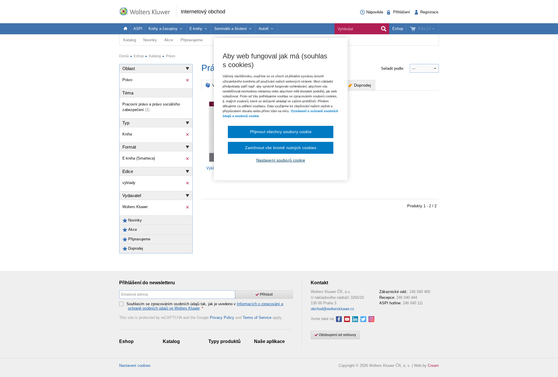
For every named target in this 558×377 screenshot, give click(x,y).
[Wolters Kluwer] (147, 11)
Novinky (150, 40)
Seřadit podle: (393, 68)
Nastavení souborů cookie (280, 160)
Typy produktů (224, 341)
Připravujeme (191, 40)
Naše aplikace (269, 341)
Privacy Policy (222, 317)
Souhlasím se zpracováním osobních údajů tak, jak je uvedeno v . (204, 306)
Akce (168, 40)
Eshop (397, 28)
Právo (170, 56)
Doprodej (362, 85)
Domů (124, 56)
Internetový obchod (203, 12)
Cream (433, 365)
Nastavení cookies (135, 365)
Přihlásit (266, 294)
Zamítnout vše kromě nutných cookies (280, 147)
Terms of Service (257, 317)
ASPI (137, 28)
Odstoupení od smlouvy (337, 335)
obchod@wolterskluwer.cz (332, 309)
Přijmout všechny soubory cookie (281, 131)
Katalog (129, 40)
